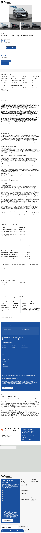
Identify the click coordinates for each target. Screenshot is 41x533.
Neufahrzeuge (6, 490)
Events (5, 500)
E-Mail (8, 378)
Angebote (33, 479)
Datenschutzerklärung (8, 512)
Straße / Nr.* (4, 350)
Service (22, 489)
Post (4, 378)
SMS (17, 378)
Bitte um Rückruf (22, 339)
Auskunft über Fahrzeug (8, 337)
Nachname (14, 345)
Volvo (5, 496)
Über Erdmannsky (25, 498)
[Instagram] (25, 530)
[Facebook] (28, 530)
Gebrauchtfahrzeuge (7, 492)
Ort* (12, 354)
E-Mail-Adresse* (5, 359)
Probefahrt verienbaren (19, 337)
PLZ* (3, 354)
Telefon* (4, 364)
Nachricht (23, 345)
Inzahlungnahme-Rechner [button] (10, 47)
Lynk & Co (5, 494)
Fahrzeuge (23, 479)
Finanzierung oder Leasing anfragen (10, 339)
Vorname (4, 345)
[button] (2, 13)
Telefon (13, 378)
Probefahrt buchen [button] (5, 63)
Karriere (33, 498)
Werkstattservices (7, 498)
